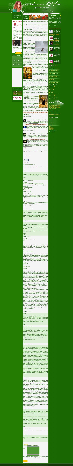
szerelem (58, 109)
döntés (50, 106)
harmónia (50, 113)
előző (12, 56)
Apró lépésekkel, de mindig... (53, 70)
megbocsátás (53, 106)
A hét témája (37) (52, 86)
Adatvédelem (51, 127)
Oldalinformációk (51, 128)
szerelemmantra (52, 108)
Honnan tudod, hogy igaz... (53, 76)
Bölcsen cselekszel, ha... (53, 80)
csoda (54, 104)
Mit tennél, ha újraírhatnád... (53, 82)
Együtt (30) (51, 91)
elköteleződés (58, 113)
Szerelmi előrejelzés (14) (53, 98)
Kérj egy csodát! (51, 79)
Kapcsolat (38, 464)
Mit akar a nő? (51, 77)
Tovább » (56, 39)
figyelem (53, 114)
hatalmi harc (56, 114)
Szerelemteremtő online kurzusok (54, 40)
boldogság (51, 110)
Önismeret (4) (51, 88)
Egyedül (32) (51, 92)
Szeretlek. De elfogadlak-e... (53, 71)
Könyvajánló (43, 464)
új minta (50, 114)
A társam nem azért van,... (53, 74)
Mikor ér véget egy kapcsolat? (54, 68)
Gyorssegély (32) (52, 95)
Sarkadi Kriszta (17, 13)
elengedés (55, 107)
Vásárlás (46, 464)
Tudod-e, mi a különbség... (53, 73)
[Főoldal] (36, 6)
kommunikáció (54, 113)
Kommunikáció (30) (52, 94)
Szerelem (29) (51, 89)
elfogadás (57, 106)
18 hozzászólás (26, 18)
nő (49, 104)
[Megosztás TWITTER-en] (26, 160)
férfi (58, 114)
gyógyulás (59, 105)
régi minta (52, 104)
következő (21, 56)
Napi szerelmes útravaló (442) (54, 97)
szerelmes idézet (58, 104)
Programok (34, 464)
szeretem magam (51, 105)
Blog (26, 464)
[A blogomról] (60, 15)
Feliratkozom (18, 53)
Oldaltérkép (51, 129)
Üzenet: (24, 448)
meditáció (55, 105)
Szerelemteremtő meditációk (53, 46)
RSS (50, 126)
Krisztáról (24, 464)
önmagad (51, 107)
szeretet (58, 107)
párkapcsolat (52, 109)
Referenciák (30, 464)
